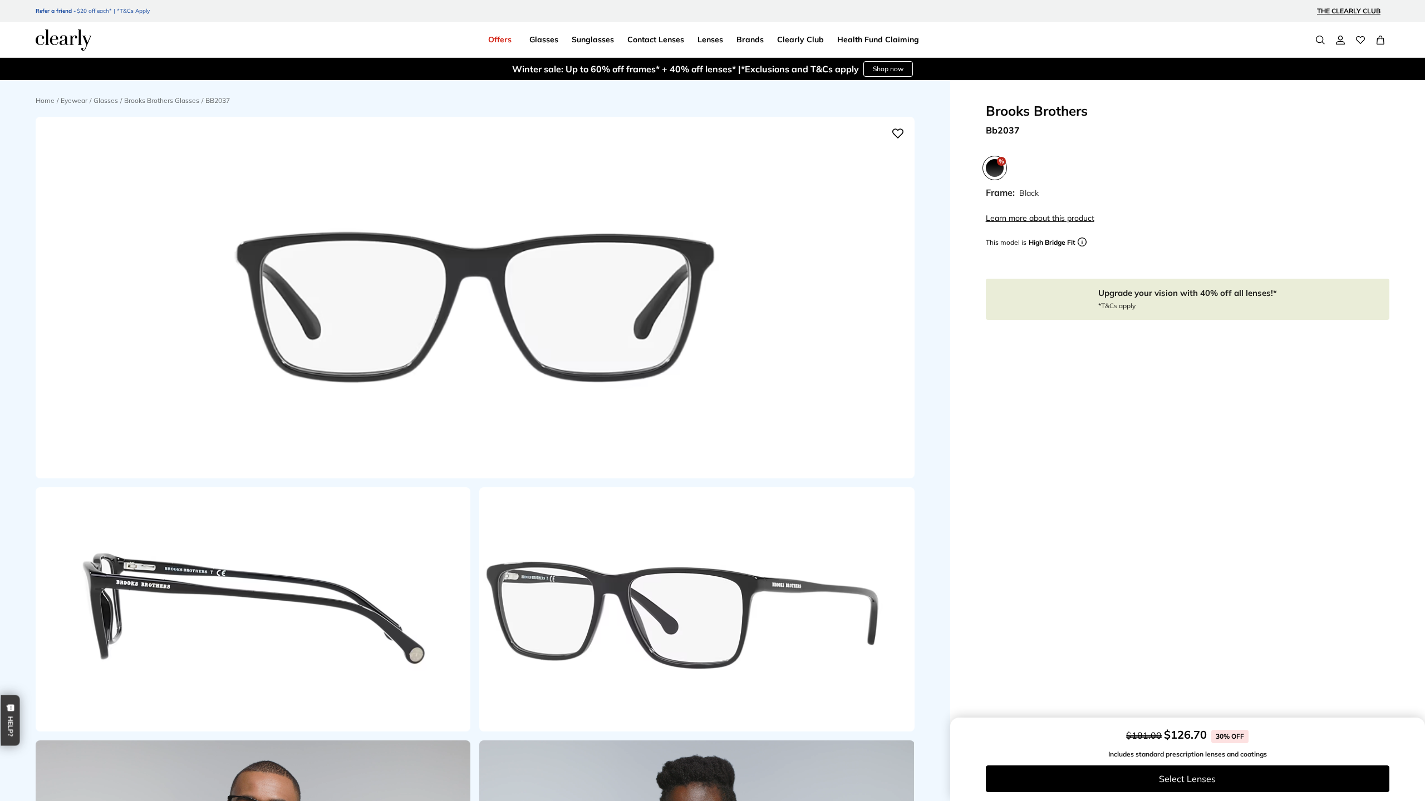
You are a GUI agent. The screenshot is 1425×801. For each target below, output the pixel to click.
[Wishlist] (1360, 40)
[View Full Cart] (1380, 40)
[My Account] (1340, 40)
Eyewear (74, 100)
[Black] (995, 168)
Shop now (862, 69)
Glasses (106, 100)
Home (45, 100)
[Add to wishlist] (897, 133)
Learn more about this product (1040, 218)
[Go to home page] (63, 40)
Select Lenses (1187, 778)
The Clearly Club (1348, 11)
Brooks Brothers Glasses (161, 100)
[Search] (1320, 40)
